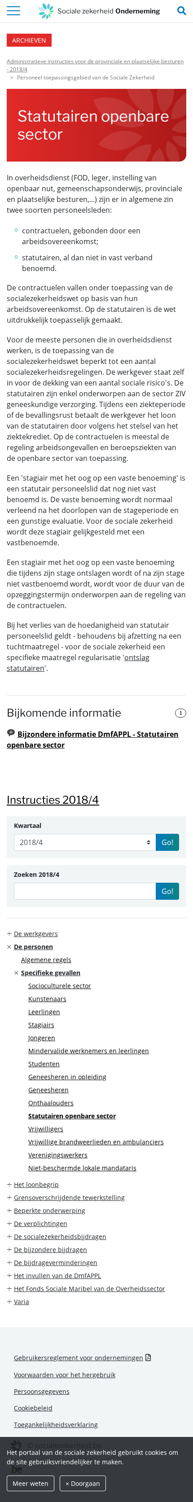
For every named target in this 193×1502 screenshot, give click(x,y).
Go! (167, 842)
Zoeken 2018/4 (36, 874)
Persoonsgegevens (42, 1391)
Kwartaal (27, 825)
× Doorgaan (83, 1483)
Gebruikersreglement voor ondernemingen (78, 1357)
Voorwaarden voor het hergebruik (64, 1375)
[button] (96, 933)
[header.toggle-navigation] (13, 11)
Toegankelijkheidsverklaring (56, 1424)
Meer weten (30, 1483)
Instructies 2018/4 (53, 799)
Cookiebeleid (33, 1408)
